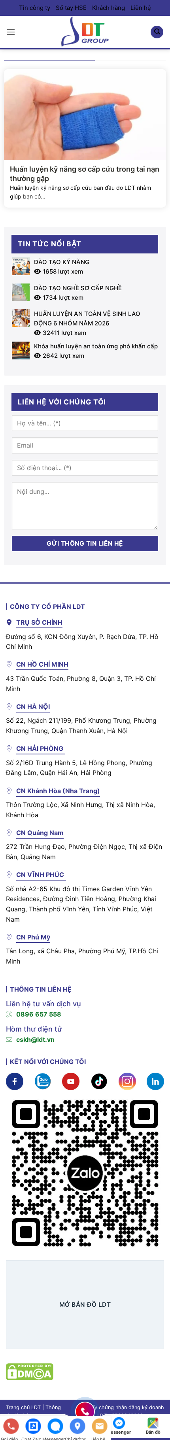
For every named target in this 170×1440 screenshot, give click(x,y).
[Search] (157, 32)
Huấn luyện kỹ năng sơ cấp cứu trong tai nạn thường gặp (84, 173)
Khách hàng (108, 7)
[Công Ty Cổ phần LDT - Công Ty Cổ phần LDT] (85, 32)
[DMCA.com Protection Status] (29, 1371)
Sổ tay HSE (71, 7)
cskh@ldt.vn (35, 1039)
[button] (10, 32)
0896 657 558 (38, 1014)
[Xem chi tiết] (14, 1081)
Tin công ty (34, 7)
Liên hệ (140, 7)
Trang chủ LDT (23, 1407)
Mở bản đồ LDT (85, 1304)
